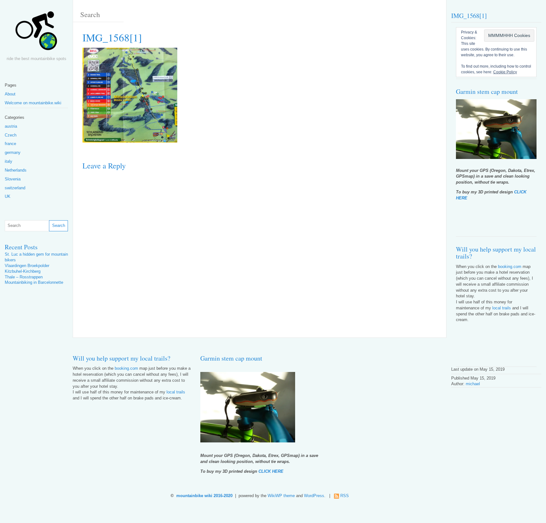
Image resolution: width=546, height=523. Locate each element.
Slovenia (13, 179)
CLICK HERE (270, 471)
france (10, 144)
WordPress (314, 496)
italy (8, 161)
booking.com (509, 267)
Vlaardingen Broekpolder (27, 266)
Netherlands (16, 170)
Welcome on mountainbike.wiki (33, 103)
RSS (344, 496)
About (10, 94)
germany (13, 152)
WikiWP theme (281, 496)
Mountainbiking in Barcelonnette (34, 282)
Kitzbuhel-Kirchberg (22, 271)
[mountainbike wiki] (36, 32)
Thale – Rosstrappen (24, 277)
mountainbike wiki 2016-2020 (204, 496)
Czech (10, 135)
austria (11, 126)
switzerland (15, 188)
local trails (501, 308)
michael (473, 384)
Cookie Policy (505, 72)
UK (7, 196)
